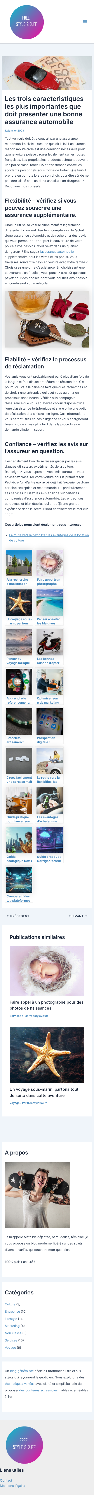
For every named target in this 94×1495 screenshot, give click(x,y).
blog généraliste (22, 1371)
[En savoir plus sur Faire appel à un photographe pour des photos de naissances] (47, 971)
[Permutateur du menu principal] (85, 21)
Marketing (12, 1326)
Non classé (13, 1333)
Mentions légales (12, 1486)
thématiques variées (20, 1384)
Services (15, 1015)
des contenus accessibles (38, 1390)
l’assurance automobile (57, 252)
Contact (6, 1480)
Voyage (15, 1103)
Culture (10, 1304)
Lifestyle (11, 1319)
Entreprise (12, 1312)
